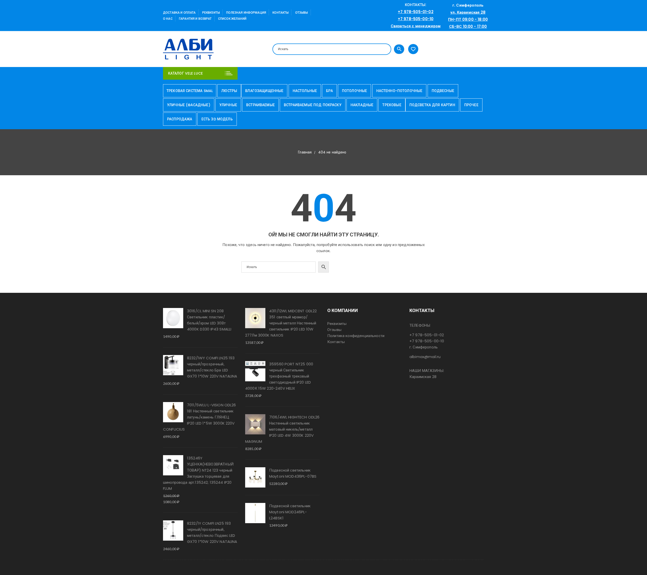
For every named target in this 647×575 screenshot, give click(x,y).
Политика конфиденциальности (355, 335)
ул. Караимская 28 (468, 12)
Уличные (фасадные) (188, 104)
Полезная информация (246, 12)
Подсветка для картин (432, 104)
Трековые (391, 104)
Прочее (471, 104)
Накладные (362, 104)
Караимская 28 (422, 376)
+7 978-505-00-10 (415, 18)
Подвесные (443, 90)
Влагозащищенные (264, 90)
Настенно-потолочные (399, 90)
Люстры (229, 90)
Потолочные (354, 90)
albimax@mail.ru (425, 356)
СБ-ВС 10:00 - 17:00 (468, 26)
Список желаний (232, 18)
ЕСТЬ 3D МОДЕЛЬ (217, 119)
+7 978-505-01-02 (415, 11)
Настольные (305, 90)
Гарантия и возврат (195, 18)
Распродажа (179, 119)
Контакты (280, 12)
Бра (329, 90)
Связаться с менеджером (416, 26)
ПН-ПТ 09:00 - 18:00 (468, 19)
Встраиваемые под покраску (312, 104)
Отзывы (301, 12)
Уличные (228, 104)
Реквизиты (211, 12)
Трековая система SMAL (190, 90)
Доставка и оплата (179, 12)
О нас (168, 18)
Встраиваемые (260, 104)
